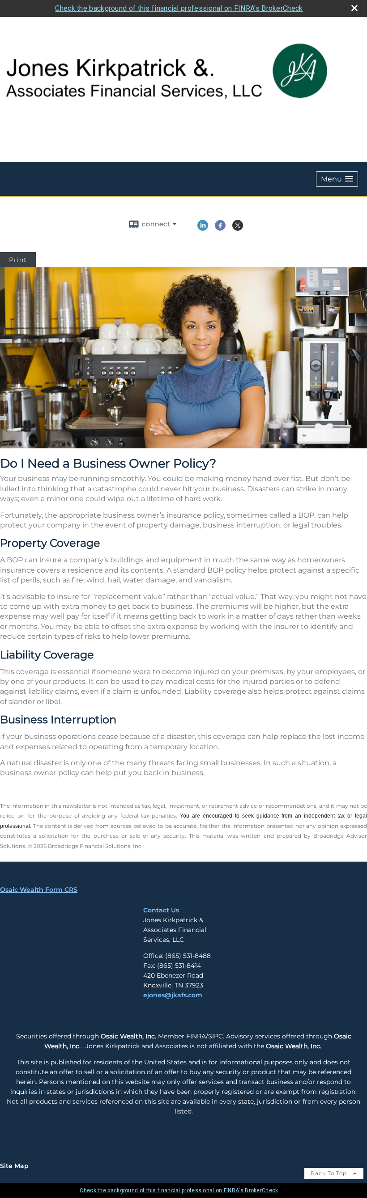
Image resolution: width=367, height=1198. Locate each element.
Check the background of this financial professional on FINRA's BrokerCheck (179, 8)
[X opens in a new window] (237, 228)
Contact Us (161, 910)
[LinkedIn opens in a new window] (202, 228)
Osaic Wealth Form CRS (38, 890)
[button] (337, 179)
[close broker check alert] (354, 8)
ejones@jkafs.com (172, 995)
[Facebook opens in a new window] (220, 228)
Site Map (14, 1166)
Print (18, 260)
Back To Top (330, 1173)
